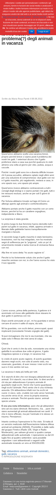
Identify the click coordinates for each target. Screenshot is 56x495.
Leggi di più (43, 31)
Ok (31, 31)
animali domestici (39, 451)
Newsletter (22, 473)
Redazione (18, 468)
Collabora (8, 473)
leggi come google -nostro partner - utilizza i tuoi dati (24, 17)
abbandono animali (17, 451)
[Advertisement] (28, 72)
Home (6, 468)
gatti (4, 454)
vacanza (12, 454)
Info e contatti (34, 468)
